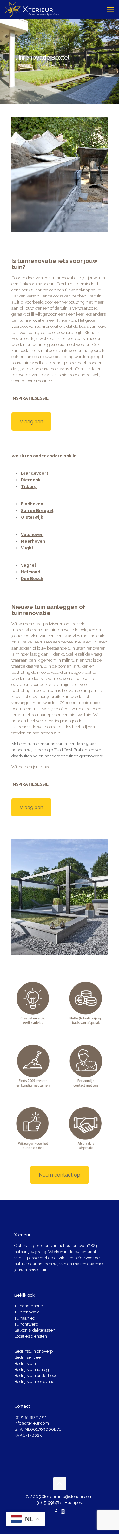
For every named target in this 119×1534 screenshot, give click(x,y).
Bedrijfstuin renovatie (34, 1381)
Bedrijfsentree (27, 1357)
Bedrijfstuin (25, 1363)
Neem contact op (59, 1175)
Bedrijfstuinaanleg (31, 1369)
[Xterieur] (32, 10)
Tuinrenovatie (27, 1312)
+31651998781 (49, 1502)
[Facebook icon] (56, 1512)
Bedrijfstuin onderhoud (36, 1375)
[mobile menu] (110, 9)
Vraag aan (31, 421)
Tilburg (29, 486)
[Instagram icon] (63, 1512)
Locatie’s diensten (30, 1336)
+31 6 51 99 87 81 (30, 1417)
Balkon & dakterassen (34, 1330)
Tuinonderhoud (28, 1306)
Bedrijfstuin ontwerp (33, 1351)
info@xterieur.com (31, 1423)
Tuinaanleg (24, 1318)
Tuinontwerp (26, 1324)
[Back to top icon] (59, 1483)
